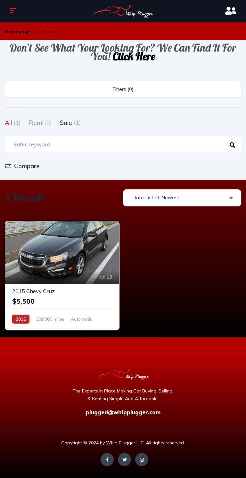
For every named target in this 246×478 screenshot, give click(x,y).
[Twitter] (124, 459)
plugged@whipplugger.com (123, 412)
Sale (70, 123)
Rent (40, 123)
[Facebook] (107, 459)
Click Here (134, 56)
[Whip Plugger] (123, 11)
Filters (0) (123, 89)
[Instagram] (141, 459)
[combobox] (182, 197)
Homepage (17, 32)
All (13, 123)
